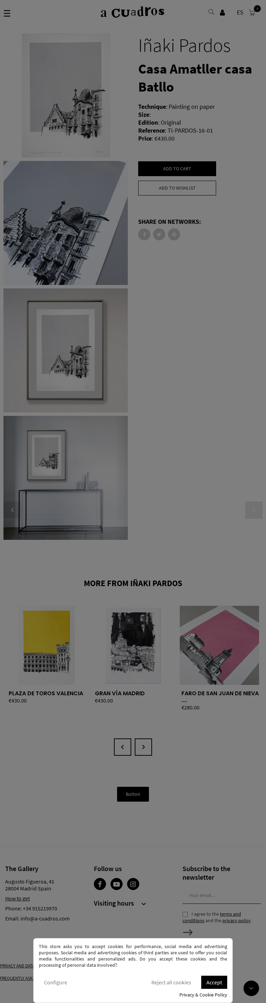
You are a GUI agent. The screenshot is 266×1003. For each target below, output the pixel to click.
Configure (55, 982)
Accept (214, 982)
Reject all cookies (171, 982)
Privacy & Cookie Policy (203, 995)
